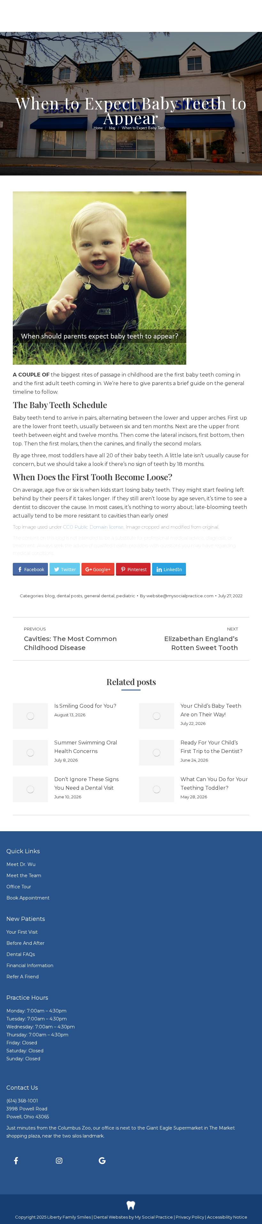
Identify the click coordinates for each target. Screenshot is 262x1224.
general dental (99, 595)
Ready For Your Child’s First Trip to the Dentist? (212, 747)
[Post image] (30, 716)
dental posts (69, 595)
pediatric (125, 595)
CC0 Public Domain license (93, 527)
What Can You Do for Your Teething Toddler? (214, 783)
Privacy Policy (190, 1217)
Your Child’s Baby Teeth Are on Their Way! (211, 710)
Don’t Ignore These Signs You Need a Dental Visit (86, 783)
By (176, 595)
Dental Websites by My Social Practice (133, 1217)
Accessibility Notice (227, 1217)
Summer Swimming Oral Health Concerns (85, 747)
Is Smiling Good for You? (85, 706)
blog (50, 595)
